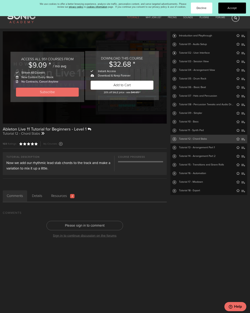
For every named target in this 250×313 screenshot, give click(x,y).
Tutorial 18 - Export (189, 190)
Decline (201, 8)
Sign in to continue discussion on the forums (84, 236)
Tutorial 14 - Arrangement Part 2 (197, 156)
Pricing (172, 17)
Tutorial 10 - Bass (189, 121)
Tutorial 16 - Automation (192, 173)
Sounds (188, 17)
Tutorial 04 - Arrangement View (197, 70)
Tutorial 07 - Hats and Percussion (198, 95)
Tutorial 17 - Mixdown (191, 181)
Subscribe (47, 92)
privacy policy (76, 6)
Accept (232, 8)
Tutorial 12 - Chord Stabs (193, 138)
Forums (220, 17)
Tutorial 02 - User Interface (194, 52)
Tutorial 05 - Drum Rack (192, 78)
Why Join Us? (153, 17)
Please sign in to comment (85, 225)
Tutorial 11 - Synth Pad (191, 130)
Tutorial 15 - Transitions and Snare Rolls (201, 164)
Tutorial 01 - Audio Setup (193, 44)
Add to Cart (122, 85)
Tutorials (133, 17)
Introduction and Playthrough (195, 35)
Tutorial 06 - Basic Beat (192, 87)
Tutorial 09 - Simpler (190, 113)
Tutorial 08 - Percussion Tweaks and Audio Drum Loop (210, 104)
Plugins (204, 17)
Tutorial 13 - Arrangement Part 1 (197, 147)
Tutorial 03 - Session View (194, 61)
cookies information (97, 6)
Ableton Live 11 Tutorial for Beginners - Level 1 (45, 129)
